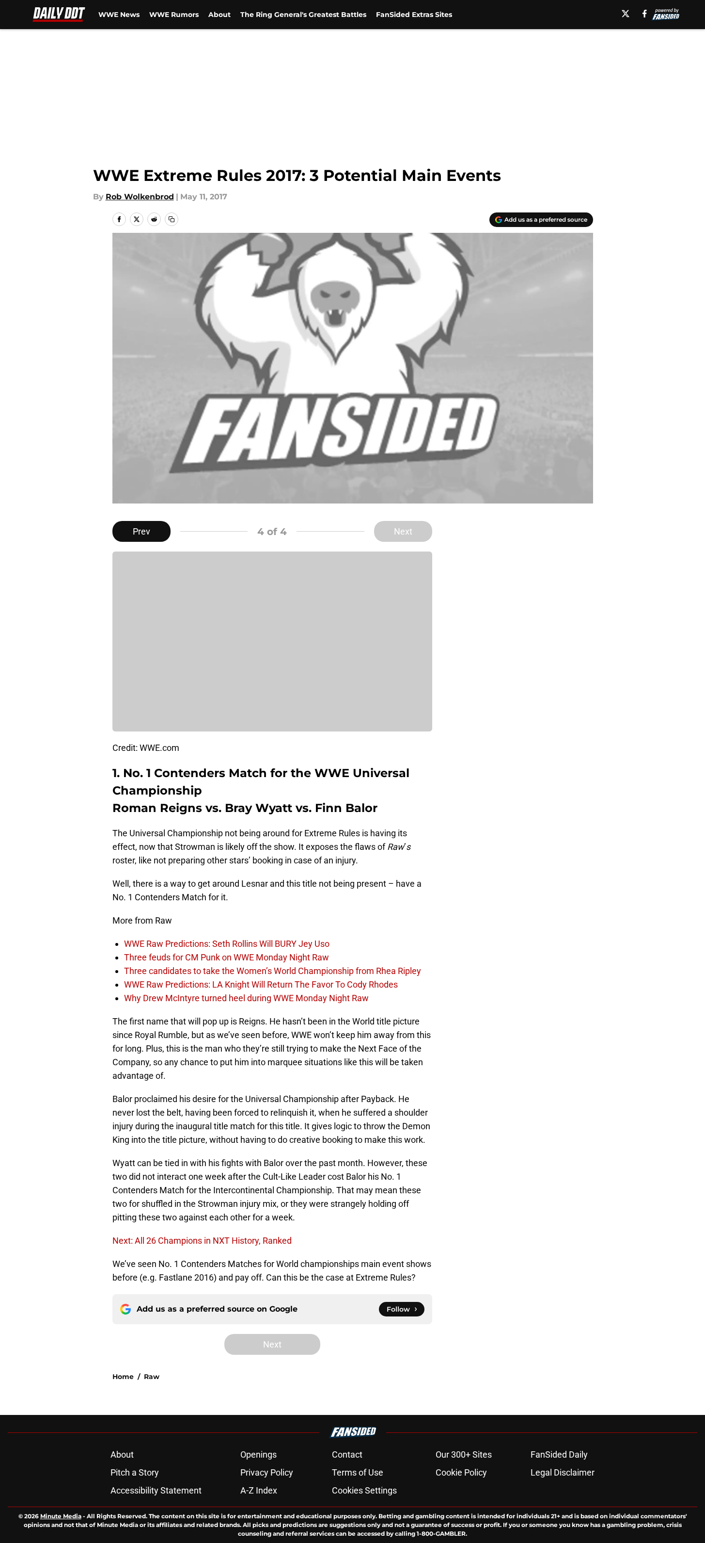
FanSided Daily (559, 1454)
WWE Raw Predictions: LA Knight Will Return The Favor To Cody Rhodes (261, 984)
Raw (151, 1376)
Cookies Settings (364, 1490)
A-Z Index (258, 1490)
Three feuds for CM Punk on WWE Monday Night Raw (226, 957)
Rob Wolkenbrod (140, 196)
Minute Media (60, 1516)
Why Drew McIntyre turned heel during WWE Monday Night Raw (246, 998)
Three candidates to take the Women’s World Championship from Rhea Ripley (272, 971)
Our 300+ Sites (464, 1454)
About (219, 14)
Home (123, 1376)
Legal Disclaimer (563, 1472)
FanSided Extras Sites (414, 14)
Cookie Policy (461, 1472)
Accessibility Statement (156, 1490)
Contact (347, 1454)
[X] (625, 13)
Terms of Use (357, 1472)
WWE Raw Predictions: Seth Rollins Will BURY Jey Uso (226, 944)
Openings (258, 1454)
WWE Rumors (174, 14)
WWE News (119, 14)
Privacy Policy (266, 1472)
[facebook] (644, 13)
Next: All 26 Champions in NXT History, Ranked (202, 1240)
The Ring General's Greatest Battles (303, 14)
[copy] (171, 219)
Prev (141, 531)
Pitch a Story (134, 1472)
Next (403, 531)
